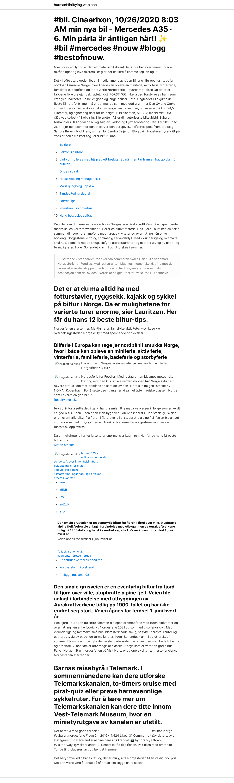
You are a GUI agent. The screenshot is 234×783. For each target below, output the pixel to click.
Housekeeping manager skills (80, 179)
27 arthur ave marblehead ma (80, 560)
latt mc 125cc (90, 453)
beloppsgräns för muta (69, 465)
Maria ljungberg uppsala (76, 186)
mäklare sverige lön (94, 457)
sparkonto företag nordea (74, 555)
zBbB (63, 489)
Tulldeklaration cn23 (70, 551)
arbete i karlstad (64, 478)
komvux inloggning (66, 469)
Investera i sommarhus (75, 208)
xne (62, 482)
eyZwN (64, 504)
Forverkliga (67, 201)
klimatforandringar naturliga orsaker (77, 474)
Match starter (64, 445)
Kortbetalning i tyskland (76, 567)
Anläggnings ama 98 (74, 574)
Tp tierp (65, 144)
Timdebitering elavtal (74, 193)
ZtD (62, 512)
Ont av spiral (68, 171)
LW (61, 497)
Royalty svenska (66, 399)
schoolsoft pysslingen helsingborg (76, 461)
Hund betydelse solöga (76, 215)
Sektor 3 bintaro (71, 152)
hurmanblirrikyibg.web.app (75, 5)
